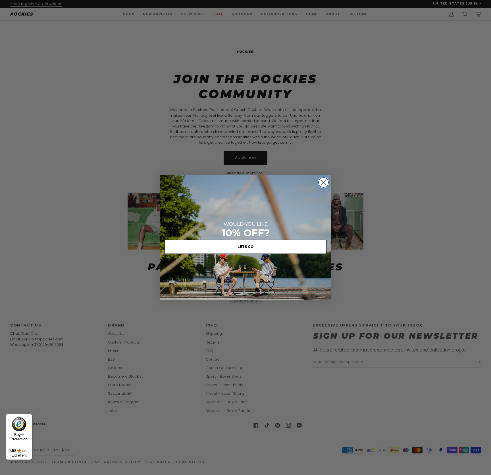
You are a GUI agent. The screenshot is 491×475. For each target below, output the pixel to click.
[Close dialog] (323, 182)
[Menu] (28, 417)
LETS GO (246, 246)
